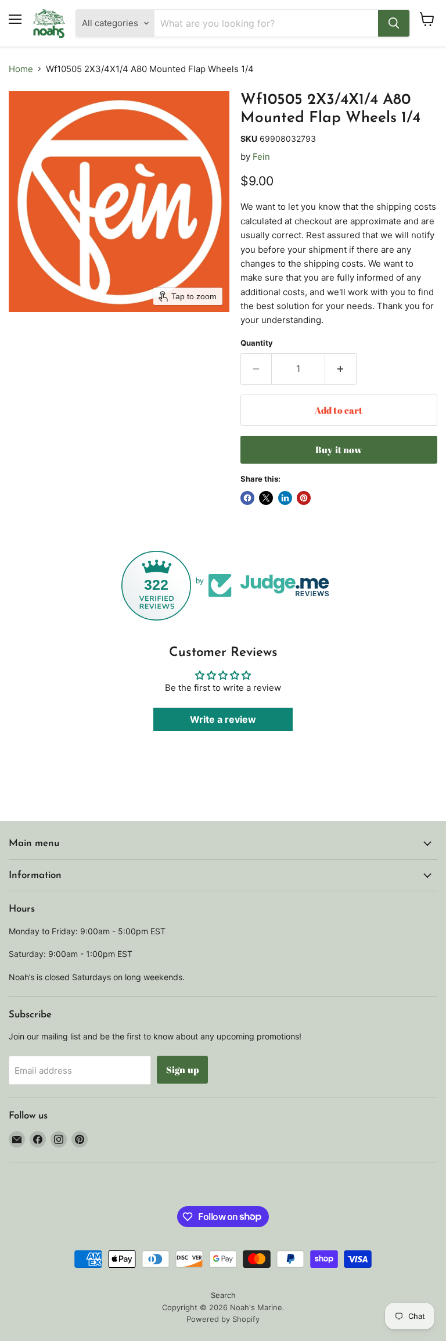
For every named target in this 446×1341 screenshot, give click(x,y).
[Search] (393, 23)
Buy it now (338, 449)
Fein (261, 156)
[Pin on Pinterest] (304, 498)
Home (21, 69)
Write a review (223, 719)
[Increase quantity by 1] (341, 369)
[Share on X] (266, 498)
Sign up (182, 1069)
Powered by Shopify (223, 1319)
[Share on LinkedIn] (285, 498)
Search (223, 1295)
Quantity (256, 343)
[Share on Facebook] (247, 498)
